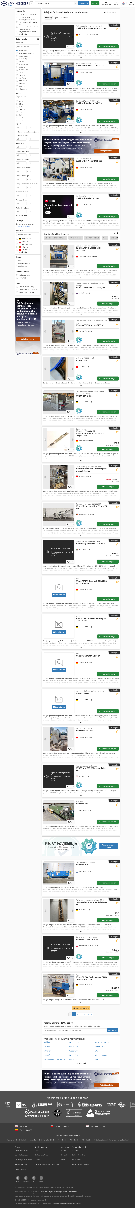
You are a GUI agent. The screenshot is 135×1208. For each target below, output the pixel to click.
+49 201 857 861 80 (97, 1127)
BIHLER (22, 62)
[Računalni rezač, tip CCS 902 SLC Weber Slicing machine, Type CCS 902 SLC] (58, 514)
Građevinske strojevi (27, 14)
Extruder (47, 1046)
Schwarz (23, 89)
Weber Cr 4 (73, 1051)
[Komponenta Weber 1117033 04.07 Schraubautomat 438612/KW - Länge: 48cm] (58, 439)
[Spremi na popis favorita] (117, 29)
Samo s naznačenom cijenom (28, 132)
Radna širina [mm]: (23, 208)
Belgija (24, 247)
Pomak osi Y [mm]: (22, 192)
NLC (21, 115)
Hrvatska (23, 226)
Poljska (24, 241)
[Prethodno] (45, 36)
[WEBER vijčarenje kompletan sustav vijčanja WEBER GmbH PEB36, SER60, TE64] (58, 293)
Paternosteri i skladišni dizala (16, 1140)
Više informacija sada (108, 846)
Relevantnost (110, 12)
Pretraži (84, 3)
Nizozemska (26, 244)
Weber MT (23, 56)
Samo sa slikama (26, 287)
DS (21, 101)
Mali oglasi (24, 275)
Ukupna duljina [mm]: (23, 151)
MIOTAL (23, 59)
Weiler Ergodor (101, 1055)
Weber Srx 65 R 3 (102, 1042)
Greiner (22, 83)
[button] (131, 3)
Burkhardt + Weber (26, 53)
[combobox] (27, 234)
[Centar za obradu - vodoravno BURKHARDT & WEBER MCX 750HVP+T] (58, 256)
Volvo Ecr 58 (74, 1140)
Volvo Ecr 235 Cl (48, 1140)
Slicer (22, 109)
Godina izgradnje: (22, 135)
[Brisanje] (76, 3)
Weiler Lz (98, 1059)
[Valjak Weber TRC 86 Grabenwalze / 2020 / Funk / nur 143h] (58, 985)
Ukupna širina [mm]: (23, 160)
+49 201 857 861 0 (62, 1127)
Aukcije (22, 278)
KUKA (22, 75)
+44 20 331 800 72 (26, 1127)
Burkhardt (48, 1042)
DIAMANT (23, 81)
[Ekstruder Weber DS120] (58, 812)
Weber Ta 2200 (101, 1046)
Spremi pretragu (82, 1008)
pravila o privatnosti (62, 1204)
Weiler (97, 1051)
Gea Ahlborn (116, 238)
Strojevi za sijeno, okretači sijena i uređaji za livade (111, 1140)
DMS (22, 67)
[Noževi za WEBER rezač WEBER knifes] (58, 368)
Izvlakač (47, 1055)
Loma (21, 86)
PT (20, 112)
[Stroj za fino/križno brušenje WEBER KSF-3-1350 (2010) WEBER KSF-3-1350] (58, 402)
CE (20, 120)
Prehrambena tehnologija (28, 23)
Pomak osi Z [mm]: (22, 200)
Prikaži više (82, 1063)
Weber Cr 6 (73, 1055)
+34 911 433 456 (25, 1130)
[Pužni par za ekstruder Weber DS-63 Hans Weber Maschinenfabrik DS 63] (58, 910)
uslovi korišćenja (75, 1204)
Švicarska (25, 250)
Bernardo (23, 70)
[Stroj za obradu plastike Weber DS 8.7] (58, 873)
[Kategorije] (31, 3)
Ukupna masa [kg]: (22, 176)
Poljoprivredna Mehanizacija (55, 1059)
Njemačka (26, 239)
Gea (105, 238)
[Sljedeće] (72, 36)
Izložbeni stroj (24, 263)
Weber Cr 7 (73, 1059)
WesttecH (23, 64)
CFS (21, 73)
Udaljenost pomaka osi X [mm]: (27, 184)
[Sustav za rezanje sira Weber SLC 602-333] (58, 739)
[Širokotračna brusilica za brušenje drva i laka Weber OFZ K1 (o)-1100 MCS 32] (58, 331)
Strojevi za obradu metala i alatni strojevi (28, 28)
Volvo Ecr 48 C (35, 1140)
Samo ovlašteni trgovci (28, 292)
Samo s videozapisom (28, 289)
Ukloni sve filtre (62, 18)
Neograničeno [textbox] (24, 234)
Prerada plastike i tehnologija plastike (27, 18)
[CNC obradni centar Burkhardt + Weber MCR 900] (58, 169)
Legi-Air (22, 78)
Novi (20, 261)
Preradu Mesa (75, 238)
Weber (23, 51)
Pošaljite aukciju (106, 151)
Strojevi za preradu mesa (55, 238)
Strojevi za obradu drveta (28, 32)
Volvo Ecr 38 (62, 1140)
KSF (21, 118)
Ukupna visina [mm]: (23, 168)
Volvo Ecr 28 (86, 1140)
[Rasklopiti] (81, 57)
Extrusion (47, 1051)
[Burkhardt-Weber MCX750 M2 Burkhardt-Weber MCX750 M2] (58, 74)
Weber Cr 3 (73, 1046)
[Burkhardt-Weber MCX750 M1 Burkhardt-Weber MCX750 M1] (58, 111)
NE (21, 104)
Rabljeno (22, 266)
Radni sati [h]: (21, 143)
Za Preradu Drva (92, 238)
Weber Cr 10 (74, 1042)
